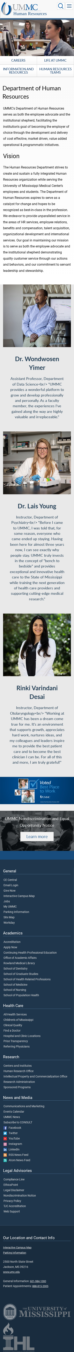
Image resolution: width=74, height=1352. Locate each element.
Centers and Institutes (17, 1066)
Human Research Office (18, 1071)
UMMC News (11, 1117)
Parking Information (16, 912)
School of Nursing (14, 990)
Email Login (10, 885)
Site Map (9, 917)
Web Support (11, 1211)
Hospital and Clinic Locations (21, 1036)
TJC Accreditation (14, 1206)
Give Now (9, 890)
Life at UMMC (55, 60)
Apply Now (10, 947)
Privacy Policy (12, 1201)
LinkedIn (13, 1149)
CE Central (10, 880)
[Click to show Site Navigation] (69, 6)
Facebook (14, 1128)
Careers (18, 60)
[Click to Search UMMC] (61, 6)
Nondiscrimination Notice (19, 1195)
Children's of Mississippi (18, 1020)
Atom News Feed (18, 1160)
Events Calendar (13, 1111)
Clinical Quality (12, 1025)
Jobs (6, 901)
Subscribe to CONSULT (17, 1122)
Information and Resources (18, 71)
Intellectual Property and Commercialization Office (35, 1076)
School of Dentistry (15, 968)
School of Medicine (15, 985)
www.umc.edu (11, 1271)
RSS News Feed (17, 1155)
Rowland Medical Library (19, 963)
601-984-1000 (38, 1281)
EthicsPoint (10, 1185)
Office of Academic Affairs (20, 958)
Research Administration (19, 1082)
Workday (9, 922)
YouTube (13, 1138)
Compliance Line (13, 1179)
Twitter (12, 1133)
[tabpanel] (37, 37)
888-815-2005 (40, 1286)
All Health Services (15, 1014)
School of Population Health (21, 995)
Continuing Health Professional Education (30, 952)
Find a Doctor (12, 1030)
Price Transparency (15, 1041)
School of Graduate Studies (20, 974)
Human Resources (30, 13)
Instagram (14, 1144)
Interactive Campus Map (19, 896)
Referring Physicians (16, 1046)
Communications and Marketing (23, 1106)
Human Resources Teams (55, 71)
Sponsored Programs (17, 1087)
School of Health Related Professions (27, 979)
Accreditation (12, 942)
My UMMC (10, 906)
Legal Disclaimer (13, 1190)
